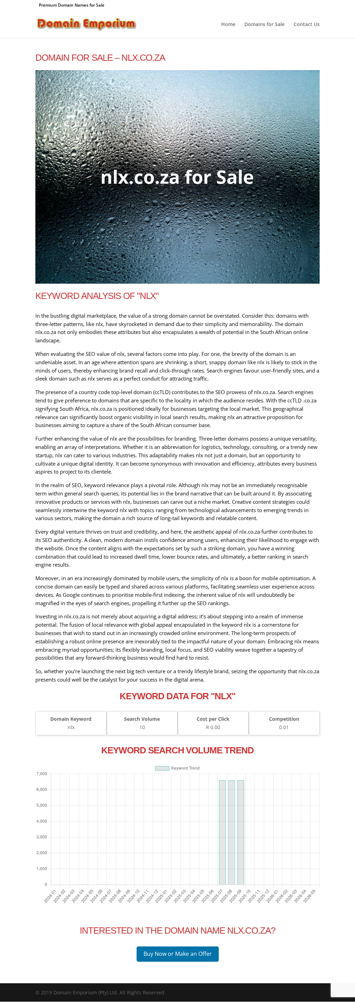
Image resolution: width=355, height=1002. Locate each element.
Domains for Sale (264, 24)
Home (228, 24)
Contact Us (307, 24)
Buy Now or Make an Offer (178, 954)
